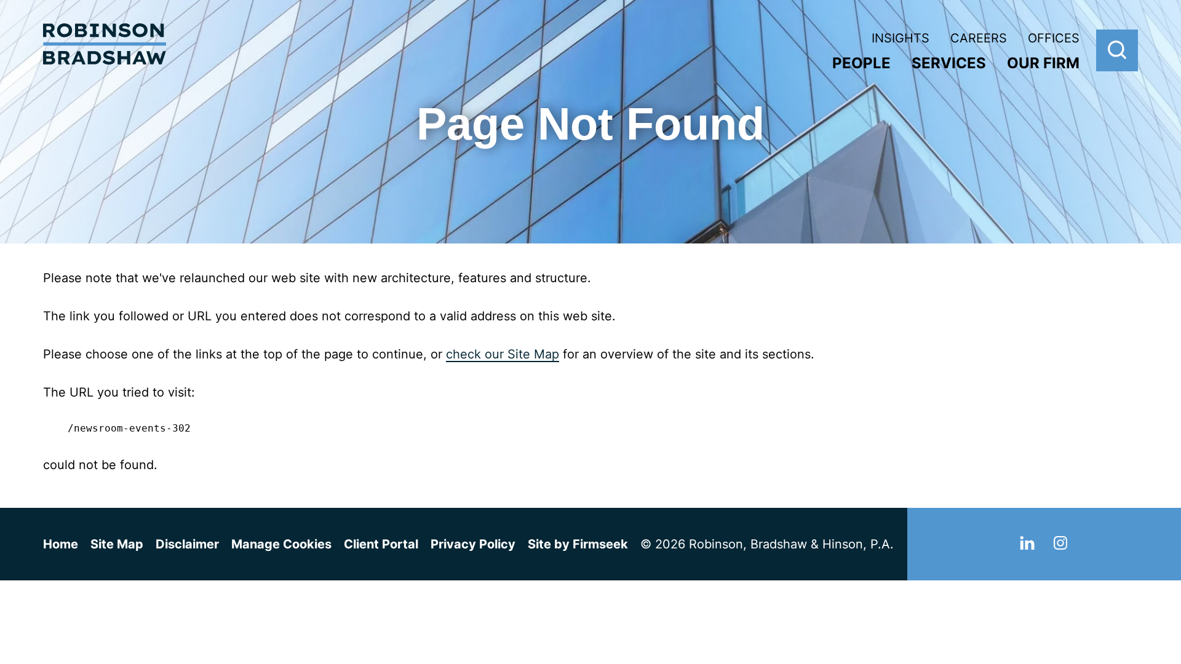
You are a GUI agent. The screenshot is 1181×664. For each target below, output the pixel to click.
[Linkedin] (1027, 545)
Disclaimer (187, 544)
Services (949, 63)
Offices (1054, 38)
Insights (900, 38)
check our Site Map (502, 354)
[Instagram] (1060, 545)
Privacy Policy (473, 544)
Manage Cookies (281, 544)
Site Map (116, 544)
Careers (978, 38)
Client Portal (381, 544)
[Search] (1117, 50)
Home (60, 544)
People (861, 63)
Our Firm (1043, 63)
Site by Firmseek (578, 544)
